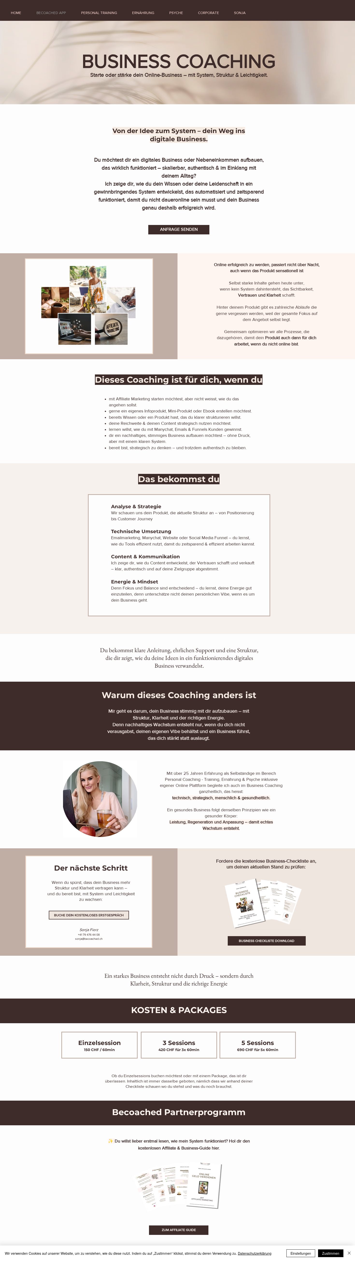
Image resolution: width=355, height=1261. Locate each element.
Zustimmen (330, 1253)
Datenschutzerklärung (254, 1253)
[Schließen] (349, 1253)
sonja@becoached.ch (89, 938)
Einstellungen (301, 1253)
